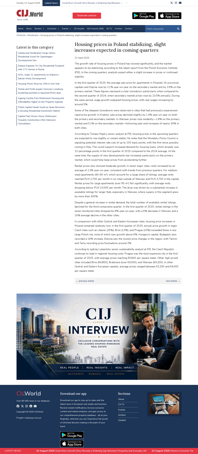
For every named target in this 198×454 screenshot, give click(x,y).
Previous (121, 3)
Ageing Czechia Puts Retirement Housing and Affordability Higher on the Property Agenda (41, 100)
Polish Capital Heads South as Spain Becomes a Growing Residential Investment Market (41, 109)
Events (65, 28)
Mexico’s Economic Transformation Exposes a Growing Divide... (91, 2)
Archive (118, 28)
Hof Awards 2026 (95, 28)
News (29, 28)
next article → (173, 281)
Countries (51, 28)
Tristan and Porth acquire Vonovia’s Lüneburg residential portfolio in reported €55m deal (40, 91)
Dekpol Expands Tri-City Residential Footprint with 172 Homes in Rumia (41, 67)
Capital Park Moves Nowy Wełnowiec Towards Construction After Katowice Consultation (37, 120)
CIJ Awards (79, 28)
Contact (128, 28)
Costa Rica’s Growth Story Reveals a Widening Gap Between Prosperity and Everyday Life (71, 450)
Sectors (38, 28)
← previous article (85, 281)
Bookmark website (86, 15)
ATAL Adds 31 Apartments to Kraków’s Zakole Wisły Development (38, 76)
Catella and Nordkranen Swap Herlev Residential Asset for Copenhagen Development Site (36, 56)
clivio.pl (37, 417)
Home (20, 28)
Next (126, 3)
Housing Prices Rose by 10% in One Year (39, 83)
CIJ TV (109, 28)
